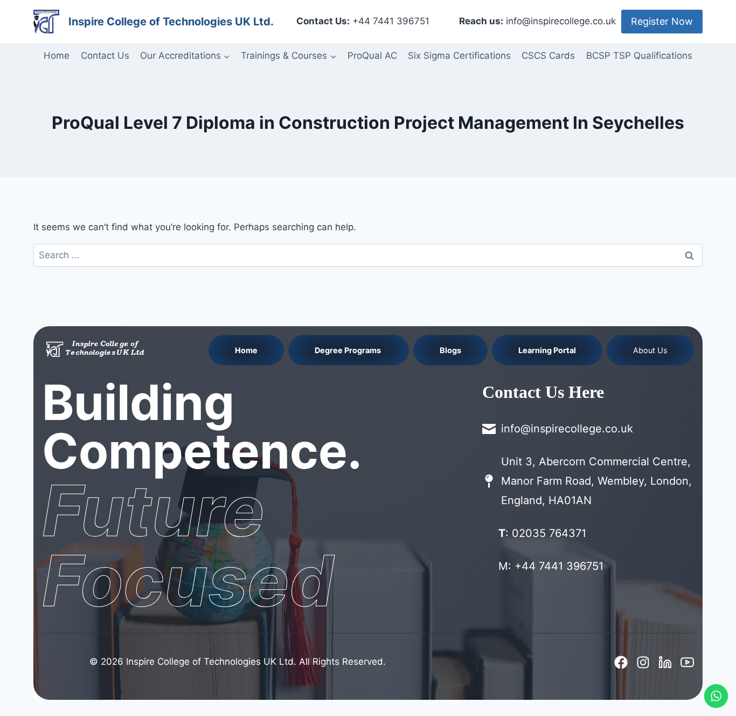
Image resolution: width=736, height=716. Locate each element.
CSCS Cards (548, 55)
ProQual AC (372, 55)
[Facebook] (621, 662)
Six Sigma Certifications (459, 55)
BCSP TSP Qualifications (639, 55)
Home (57, 55)
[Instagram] (643, 662)
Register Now (662, 21)
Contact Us (105, 55)
